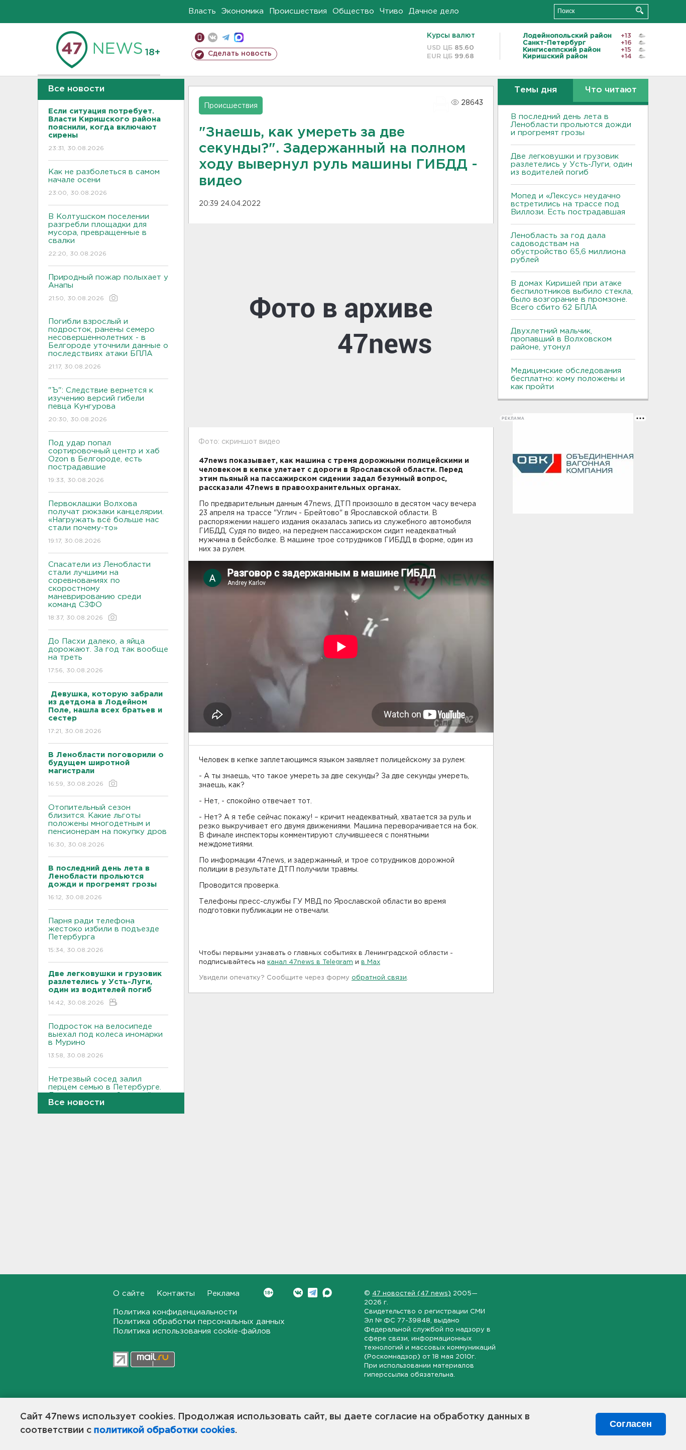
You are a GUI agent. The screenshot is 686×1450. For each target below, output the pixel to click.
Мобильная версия (199, 37)
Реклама (223, 1293)
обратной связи (379, 978)
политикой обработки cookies (164, 1430)
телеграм (226, 37)
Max (327, 1292)
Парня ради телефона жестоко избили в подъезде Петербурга (103, 935)
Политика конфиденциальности (175, 1312)
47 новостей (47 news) (411, 1293)
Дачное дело (434, 11)
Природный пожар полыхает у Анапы (108, 287)
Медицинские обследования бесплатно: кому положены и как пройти (568, 379)
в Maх (370, 962)
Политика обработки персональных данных (199, 1321)
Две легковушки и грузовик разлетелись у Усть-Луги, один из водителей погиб (571, 164)
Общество (353, 11)
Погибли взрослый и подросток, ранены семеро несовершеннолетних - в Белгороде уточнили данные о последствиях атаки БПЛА (108, 344)
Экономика (242, 11)
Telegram (312, 1292)
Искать (639, 10)
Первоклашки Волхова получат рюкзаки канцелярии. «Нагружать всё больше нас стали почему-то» (106, 522)
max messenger (239, 37)
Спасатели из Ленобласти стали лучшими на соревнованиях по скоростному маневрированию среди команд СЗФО (99, 591)
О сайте (129, 1293)
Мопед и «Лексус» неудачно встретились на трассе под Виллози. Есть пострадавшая (568, 204)
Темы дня (535, 90)
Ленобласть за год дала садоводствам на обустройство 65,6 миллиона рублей (568, 247)
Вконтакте (298, 1292)
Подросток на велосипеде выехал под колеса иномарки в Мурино (105, 1040)
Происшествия (298, 11)
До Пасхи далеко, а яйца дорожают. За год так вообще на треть (108, 655)
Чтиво (391, 11)
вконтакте (212, 37)
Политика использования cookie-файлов (192, 1331)
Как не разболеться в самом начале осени (104, 182)
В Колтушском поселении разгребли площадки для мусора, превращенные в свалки (98, 235)
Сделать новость (240, 54)
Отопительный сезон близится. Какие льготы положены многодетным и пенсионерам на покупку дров (107, 826)
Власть (202, 11)
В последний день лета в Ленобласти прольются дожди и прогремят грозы (571, 124)
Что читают (611, 90)
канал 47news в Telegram (310, 962)
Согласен (631, 1424)
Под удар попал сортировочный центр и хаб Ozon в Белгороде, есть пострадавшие (104, 461)
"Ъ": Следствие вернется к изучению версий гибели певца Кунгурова (100, 404)
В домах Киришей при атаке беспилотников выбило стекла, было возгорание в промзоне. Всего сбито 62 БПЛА (572, 295)
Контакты (176, 1293)
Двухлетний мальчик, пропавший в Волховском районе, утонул (561, 339)
